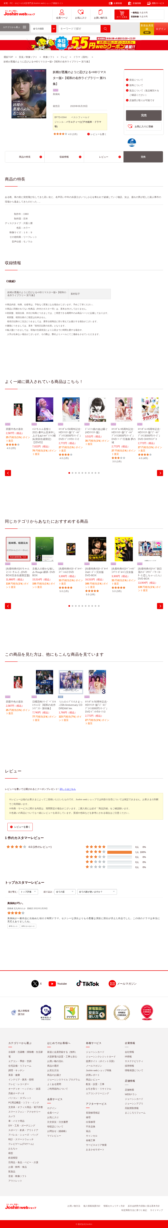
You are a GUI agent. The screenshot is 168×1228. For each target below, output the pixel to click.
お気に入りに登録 (144, 126)
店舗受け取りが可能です (142, 100)
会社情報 (129, 1052)
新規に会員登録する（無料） (62, 1052)
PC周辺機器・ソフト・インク (23, 1102)
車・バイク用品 (16, 1121)
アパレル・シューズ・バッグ (23, 1134)
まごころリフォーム (135, 1112)
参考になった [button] (13, 926)
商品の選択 (53, 1065)
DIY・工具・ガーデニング (21, 1125)
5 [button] (82, 473)
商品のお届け (54, 1075)
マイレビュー (54, 1135)
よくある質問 (54, 1084)
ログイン (51, 1108)
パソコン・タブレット (19, 1098)
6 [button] (85, 473)
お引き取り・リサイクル (98, 1088)
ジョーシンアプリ (134, 1103)
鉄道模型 (13, 1157)
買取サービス (158, 3)
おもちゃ (13, 1148)
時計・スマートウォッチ (21, 1139)
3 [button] (76, 473)
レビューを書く (99, 134)
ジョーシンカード (95, 1052)
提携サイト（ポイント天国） (101, 1061)
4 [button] (79, 473)
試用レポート (93, 1075)
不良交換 (90, 1126)
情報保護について (134, 1070)
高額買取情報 (132, 1108)
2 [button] (72, 473)
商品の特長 (25, 157)
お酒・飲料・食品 (17, 1167)
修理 (88, 1117)
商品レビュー (93, 1079)
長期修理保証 (93, 1112)
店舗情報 (137, 3)
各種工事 (90, 1140)
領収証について (55, 1126)
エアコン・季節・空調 (19, 1061)
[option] (18, 423)
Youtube (62, 983)
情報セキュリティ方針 (114, 1206)
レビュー (103, 157)
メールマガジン (127, 983)
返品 (88, 1131)
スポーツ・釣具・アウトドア (23, 1130)
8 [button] (92, 473)
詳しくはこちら (68, 789)
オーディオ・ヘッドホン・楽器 (24, 1088)
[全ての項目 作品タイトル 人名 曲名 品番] (43, 29)
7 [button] (89, 473)
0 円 (145, 12)
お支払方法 (53, 1070)
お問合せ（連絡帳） (57, 1131)
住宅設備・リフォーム (19, 1065)
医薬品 (11, 1171)
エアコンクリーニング (97, 1093)
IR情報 (128, 1056)
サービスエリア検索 (96, 1145)
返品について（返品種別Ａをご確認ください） (144, 92)
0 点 (141, 12)
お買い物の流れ (55, 1061)
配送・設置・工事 (95, 1084)
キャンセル (91, 1135)
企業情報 (118, 3)
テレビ (64, 57)
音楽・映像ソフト (17, 1176)
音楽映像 (135, 16)
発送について (136, 80)
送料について (136, 85)
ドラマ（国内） (81, 57)
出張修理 (90, 1122)
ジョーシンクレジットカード (101, 1056)
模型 (10, 1153)
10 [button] (99, 473)
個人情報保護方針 (91, 1206)
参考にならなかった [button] (28, 926)
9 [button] (95, 473)
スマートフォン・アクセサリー (24, 1111)
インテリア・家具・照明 (21, 1079)
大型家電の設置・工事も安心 (62, 1056)
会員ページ (62, 18)
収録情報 (64, 157)
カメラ (11, 1116)
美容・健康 (14, 1075)
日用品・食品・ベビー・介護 (23, 1162)
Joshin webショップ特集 (98, 1070)
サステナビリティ (134, 1061)
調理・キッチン (16, 1070)
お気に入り (81, 18)
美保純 (56, 94)
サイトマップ (156, 1210)
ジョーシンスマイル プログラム (63, 1079)
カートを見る (121, 17)
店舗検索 (129, 1089)
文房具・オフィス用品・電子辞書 (25, 1107)
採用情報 (129, 1065)
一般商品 (135, 12)
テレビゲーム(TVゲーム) (21, 1144)
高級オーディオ (16, 1093)
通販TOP (8, 57)
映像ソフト (49, 57)
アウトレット (15, 1180)
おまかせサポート (95, 1149)
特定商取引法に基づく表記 (134, 1210)
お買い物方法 (100, 18)
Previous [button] (8, 473)
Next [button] (160, 473)
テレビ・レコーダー (18, 1084)
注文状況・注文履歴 (57, 1122)
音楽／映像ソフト (28, 57)
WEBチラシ (131, 1094)
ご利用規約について (57, 1088)
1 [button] (69, 473)
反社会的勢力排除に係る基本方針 (144, 1206)
